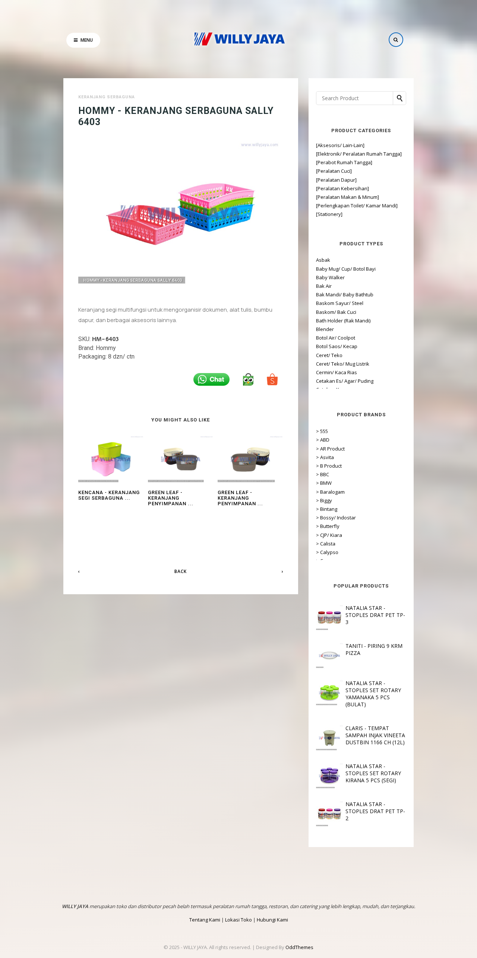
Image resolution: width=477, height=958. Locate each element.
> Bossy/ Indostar (336, 517)
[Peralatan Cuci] (334, 171)
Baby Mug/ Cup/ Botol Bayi (346, 268)
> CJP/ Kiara (329, 535)
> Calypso (327, 552)
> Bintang (326, 509)
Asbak (323, 260)
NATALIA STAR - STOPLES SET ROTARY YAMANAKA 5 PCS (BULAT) (373, 693)
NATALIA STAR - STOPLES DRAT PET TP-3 (375, 615)
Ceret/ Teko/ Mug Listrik (342, 363)
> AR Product (330, 448)
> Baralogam (330, 491)
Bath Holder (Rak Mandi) (343, 320)
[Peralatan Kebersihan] (342, 188)
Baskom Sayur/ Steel (339, 303)
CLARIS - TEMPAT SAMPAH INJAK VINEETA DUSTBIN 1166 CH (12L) (375, 735)
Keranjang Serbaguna (106, 97)
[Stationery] (329, 214)
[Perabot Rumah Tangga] (344, 162)
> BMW (324, 483)
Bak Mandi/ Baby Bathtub (344, 294)
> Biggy (324, 500)
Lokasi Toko (238, 919)
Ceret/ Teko (329, 355)
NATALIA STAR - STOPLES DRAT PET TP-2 (375, 811)
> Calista (325, 543)
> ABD (322, 439)
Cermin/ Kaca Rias (336, 372)
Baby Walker (330, 277)
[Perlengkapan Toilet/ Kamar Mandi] (357, 205)
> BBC (322, 474)
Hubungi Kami (272, 919)
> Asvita (325, 457)
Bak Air (324, 286)
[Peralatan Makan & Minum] (347, 197)
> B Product (329, 465)
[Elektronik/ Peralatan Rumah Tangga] (359, 153)
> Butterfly (327, 526)
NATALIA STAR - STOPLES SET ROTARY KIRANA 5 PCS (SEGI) (373, 773)
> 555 (322, 431)
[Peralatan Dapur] (336, 179)
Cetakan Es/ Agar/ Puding (344, 381)
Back (180, 571)
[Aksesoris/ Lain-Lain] (340, 145)
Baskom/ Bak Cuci (336, 312)
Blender (325, 329)
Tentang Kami (204, 919)
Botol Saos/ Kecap (336, 346)
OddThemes (299, 947)
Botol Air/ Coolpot (335, 337)
